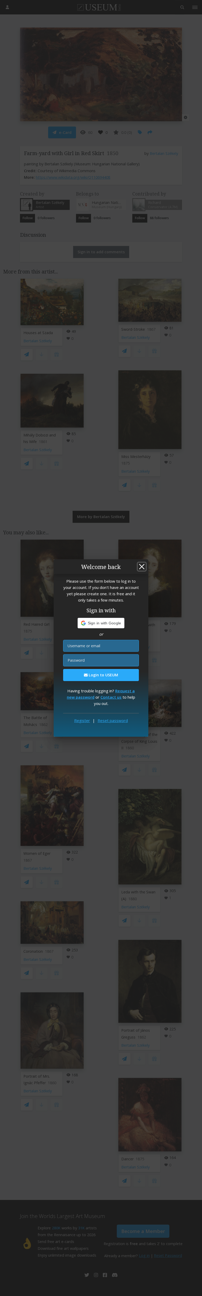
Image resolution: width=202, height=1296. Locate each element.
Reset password (113, 720)
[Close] (142, 567)
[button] (101, 623)
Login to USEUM (103, 674)
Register (82, 720)
